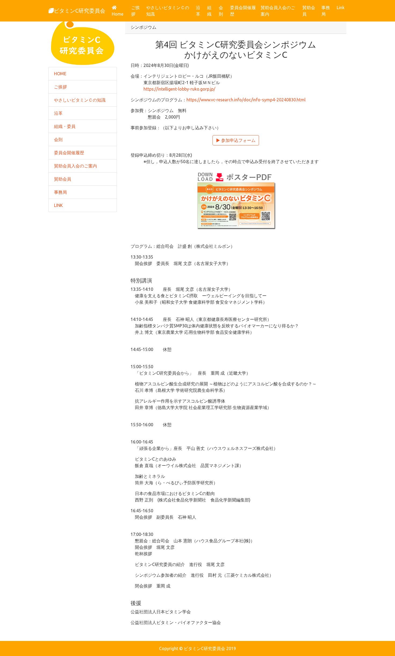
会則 (221, 10)
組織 (209, 10)
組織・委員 (65, 126)
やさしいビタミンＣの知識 (167, 10)
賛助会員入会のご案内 (278, 10)
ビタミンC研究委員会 (79, 11)
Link (340, 7)
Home (120, 13)
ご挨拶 (135, 10)
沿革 (198, 10)
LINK (58, 205)
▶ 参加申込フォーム (236, 140)
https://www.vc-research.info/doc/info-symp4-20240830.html (246, 99)
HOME (60, 73)
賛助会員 (308, 10)
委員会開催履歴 (243, 10)
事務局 (325, 10)
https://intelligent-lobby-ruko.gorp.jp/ (179, 89)
